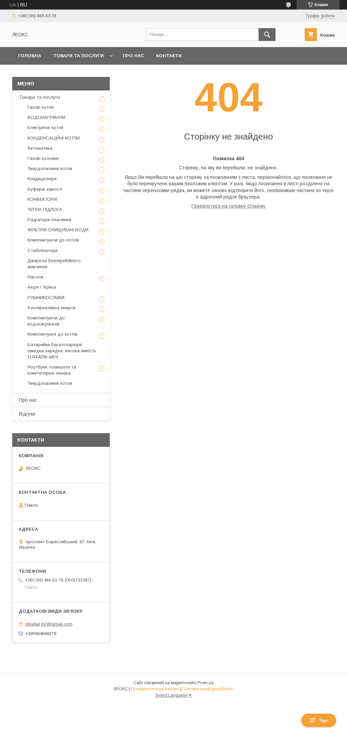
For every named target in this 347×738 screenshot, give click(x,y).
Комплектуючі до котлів (52, 334)
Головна (29, 55)
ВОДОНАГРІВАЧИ (46, 117)
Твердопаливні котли (49, 168)
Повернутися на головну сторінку (228, 206)
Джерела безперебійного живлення (54, 263)
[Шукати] (267, 34)
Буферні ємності (44, 189)
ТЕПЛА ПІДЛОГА (44, 209)
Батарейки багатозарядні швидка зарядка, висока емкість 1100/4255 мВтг (61, 350)
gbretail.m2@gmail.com (49, 624)
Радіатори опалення (49, 219)
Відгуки (27, 414)
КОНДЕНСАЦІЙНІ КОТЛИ (53, 138)
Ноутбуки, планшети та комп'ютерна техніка (51, 370)
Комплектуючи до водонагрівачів (46, 320)
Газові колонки (43, 158)
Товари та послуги (78, 55)
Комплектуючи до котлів (53, 240)
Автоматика (40, 148)
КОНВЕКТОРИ (42, 199)
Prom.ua (205, 682)
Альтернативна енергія (51, 307)
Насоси (35, 276)
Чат (324, 720)
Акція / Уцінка (41, 287)
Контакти (169, 55)
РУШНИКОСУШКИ (45, 297)
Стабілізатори (42, 250)
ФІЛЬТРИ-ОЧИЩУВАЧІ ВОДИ (57, 229)
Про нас (133, 55)
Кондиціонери (42, 178)
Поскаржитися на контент (155, 689)
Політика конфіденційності (208, 689)
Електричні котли (45, 127)
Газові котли (40, 107)
